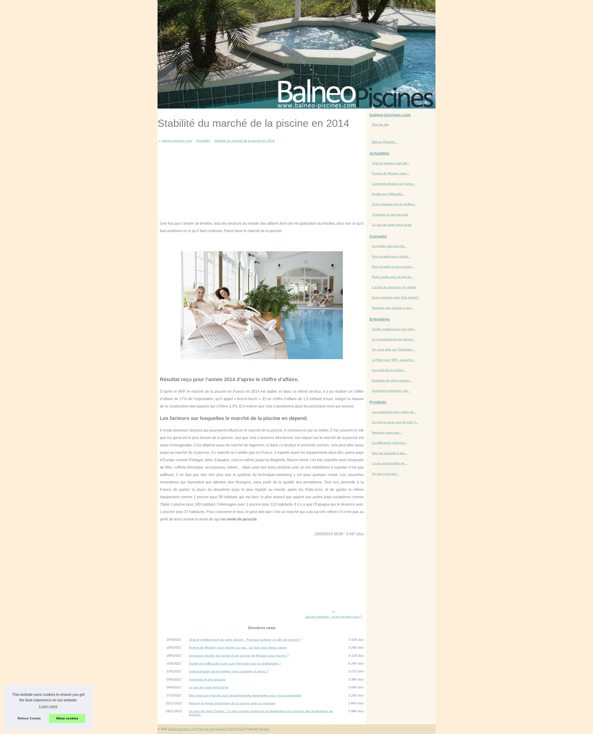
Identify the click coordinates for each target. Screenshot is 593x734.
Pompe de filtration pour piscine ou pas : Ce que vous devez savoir (238, 647)
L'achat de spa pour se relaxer (394, 287)
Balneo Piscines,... (385, 142)
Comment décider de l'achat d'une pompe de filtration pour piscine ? (239, 655)
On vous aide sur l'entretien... (393, 349)
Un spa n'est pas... (385, 474)
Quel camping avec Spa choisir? (395, 297)
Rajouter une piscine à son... (393, 308)
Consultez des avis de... (389, 246)
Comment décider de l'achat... (394, 184)
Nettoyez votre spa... (387, 432)
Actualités (203, 141)
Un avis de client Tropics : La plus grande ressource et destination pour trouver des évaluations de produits (261, 712)
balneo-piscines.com (177, 141)
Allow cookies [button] (67, 718)
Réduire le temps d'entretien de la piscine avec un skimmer (232, 703)
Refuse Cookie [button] (29, 718)
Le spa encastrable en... (389, 463)
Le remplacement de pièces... (393, 339)
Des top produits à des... (390, 453)
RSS (240, 729)
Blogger (264, 729)
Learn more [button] (48, 706)
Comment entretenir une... (391, 390)
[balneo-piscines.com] (296, 54)
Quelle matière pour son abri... (394, 329)
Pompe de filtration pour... (391, 173)
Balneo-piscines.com (182, 729)
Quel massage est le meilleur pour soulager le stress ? (229, 671)
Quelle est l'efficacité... (388, 194)
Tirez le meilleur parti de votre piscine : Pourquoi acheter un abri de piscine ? (245, 639)
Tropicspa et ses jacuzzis (207, 679)
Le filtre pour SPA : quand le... (393, 360)
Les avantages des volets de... (394, 412)
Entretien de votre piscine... (392, 380)
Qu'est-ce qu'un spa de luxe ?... (395, 422)
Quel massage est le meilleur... (394, 204)
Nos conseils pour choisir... (391, 256)
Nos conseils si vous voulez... (393, 266)
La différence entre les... (389, 443)
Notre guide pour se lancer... (392, 277)
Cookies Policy (225, 729)
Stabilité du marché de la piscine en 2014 (244, 141)
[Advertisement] (262, 178)
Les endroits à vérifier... (389, 370)
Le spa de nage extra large (208, 687)
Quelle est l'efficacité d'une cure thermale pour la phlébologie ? (235, 663)
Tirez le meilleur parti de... (391, 163)
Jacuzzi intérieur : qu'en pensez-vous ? (333, 617)
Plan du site (380, 124)
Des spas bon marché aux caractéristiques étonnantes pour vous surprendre (245, 695)
